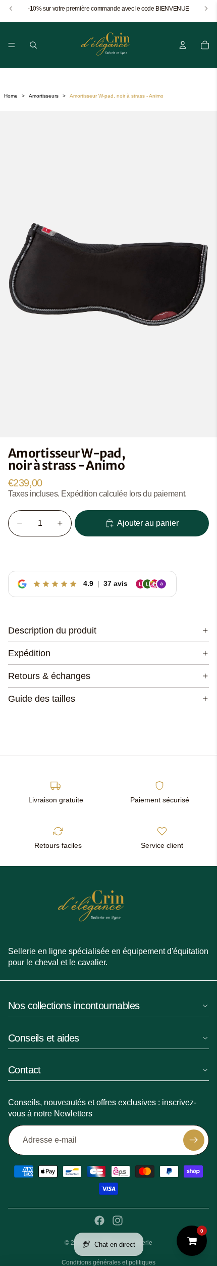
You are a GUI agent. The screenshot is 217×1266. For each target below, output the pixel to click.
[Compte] (183, 45)
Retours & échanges (49, 676)
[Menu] (11, 45)
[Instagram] (118, 1220)
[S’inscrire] (193, 1140)
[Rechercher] (33, 45)
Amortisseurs (44, 96)
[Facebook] (99, 1220)
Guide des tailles (41, 699)
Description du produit (52, 630)
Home (11, 96)
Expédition (29, 653)
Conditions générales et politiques (108, 1262)
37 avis (115, 583)
